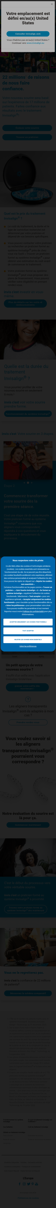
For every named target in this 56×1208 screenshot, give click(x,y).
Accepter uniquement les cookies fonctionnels (28, 622)
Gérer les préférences (28, 646)
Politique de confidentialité (33, 611)
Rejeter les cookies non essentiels (28, 639)
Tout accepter (28, 631)
